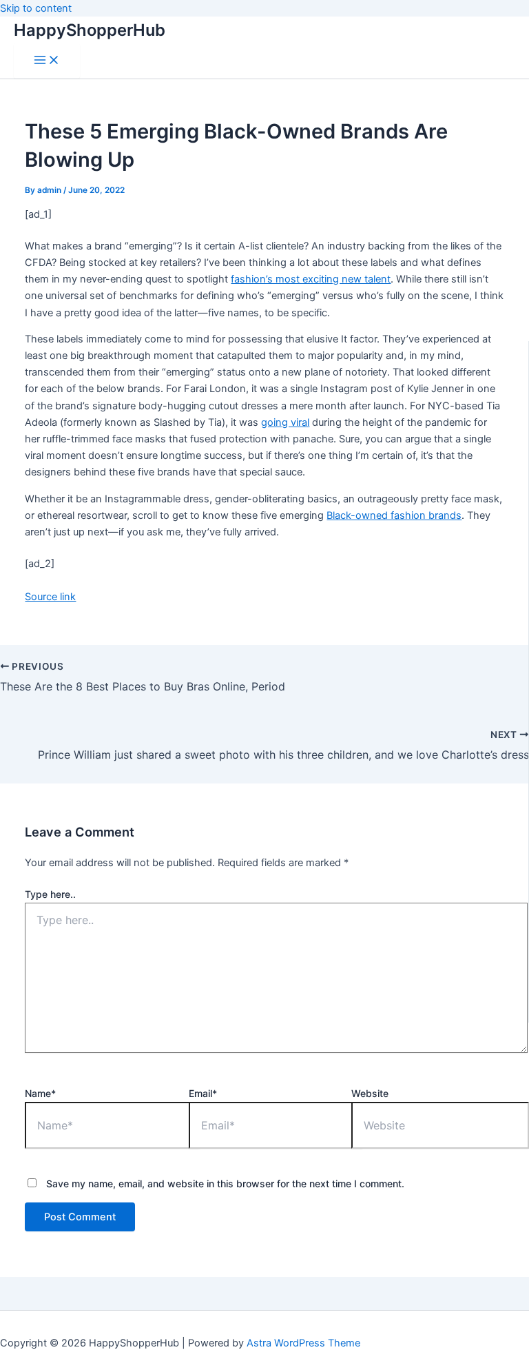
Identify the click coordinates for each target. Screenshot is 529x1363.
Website (369, 1093)
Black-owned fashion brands (393, 515)
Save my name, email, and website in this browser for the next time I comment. (225, 1183)
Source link (50, 597)
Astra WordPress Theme (303, 1343)
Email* (203, 1093)
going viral (285, 422)
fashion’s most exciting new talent (311, 279)
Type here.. (50, 894)
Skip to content (36, 8)
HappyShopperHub (89, 30)
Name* (40, 1093)
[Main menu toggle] (47, 61)
